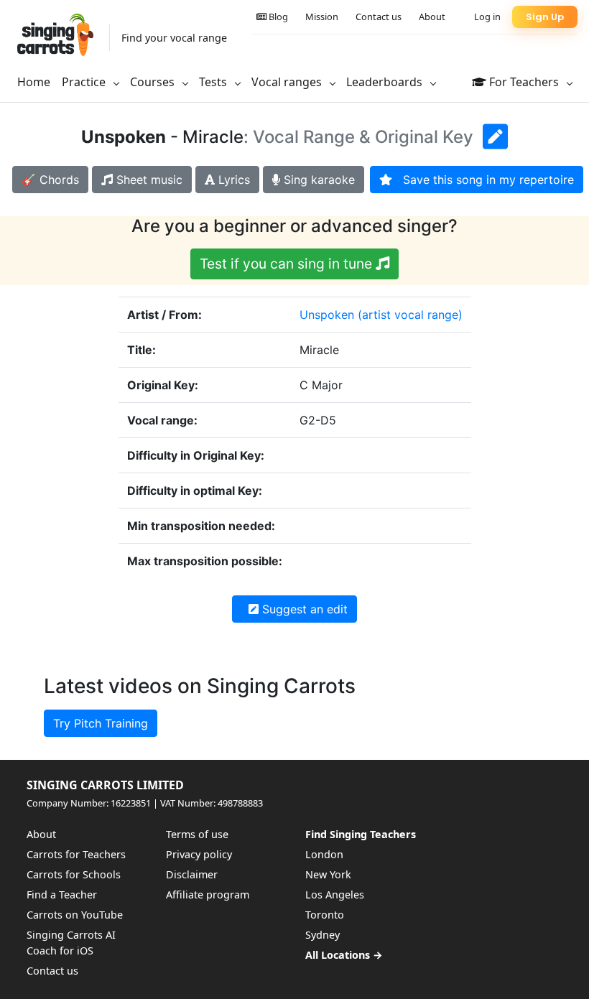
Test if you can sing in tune (288, 263)
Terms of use (197, 834)
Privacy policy (199, 854)
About (432, 16)
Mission (321, 16)
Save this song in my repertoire (483, 179)
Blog (277, 16)
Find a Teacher (62, 894)
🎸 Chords (50, 179)
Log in (487, 16)
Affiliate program (207, 894)
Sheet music (147, 179)
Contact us (379, 16)
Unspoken (327, 314)
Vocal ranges (288, 82)
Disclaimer (192, 874)
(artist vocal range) (410, 314)
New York (328, 874)
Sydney (322, 935)
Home (33, 82)
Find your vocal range (174, 38)
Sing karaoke (317, 179)
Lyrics (232, 179)
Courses (153, 82)
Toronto (324, 914)
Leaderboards (385, 82)
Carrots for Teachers (76, 854)
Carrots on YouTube (75, 914)
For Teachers (524, 82)
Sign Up (545, 17)
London (324, 854)
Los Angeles (334, 894)
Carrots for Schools (74, 874)
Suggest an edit (303, 609)
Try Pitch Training (100, 723)
